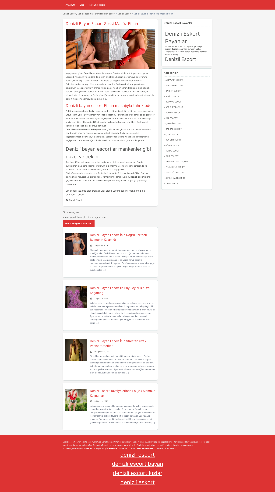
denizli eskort (137, 482)
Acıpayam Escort (174, 80)
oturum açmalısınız (96, 217)
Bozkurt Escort (174, 107)
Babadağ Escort (174, 85)
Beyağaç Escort (174, 102)
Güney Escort (173, 145)
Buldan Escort (174, 112)
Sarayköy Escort (175, 172)
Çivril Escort (173, 134)
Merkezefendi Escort (177, 161)
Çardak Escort (174, 129)
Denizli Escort (124, 13)
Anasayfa (70, 5)
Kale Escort (172, 156)
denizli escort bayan (137, 463)
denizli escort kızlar (137, 473)
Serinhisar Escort (175, 178)
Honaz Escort (173, 151)
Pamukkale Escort (175, 167)
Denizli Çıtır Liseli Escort (106, 190)
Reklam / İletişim (97, 5)
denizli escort (137, 454)
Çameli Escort (173, 123)
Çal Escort (172, 118)
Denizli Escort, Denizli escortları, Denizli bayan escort (89, 13)
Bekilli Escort (173, 96)
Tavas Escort (173, 183)
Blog (82, 5)
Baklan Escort (174, 91)
